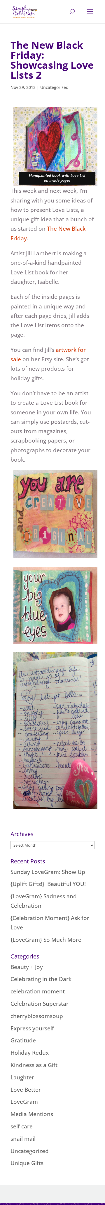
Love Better (25, 1089)
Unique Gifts (26, 1163)
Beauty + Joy (26, 967)
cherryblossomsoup (36, 1016)
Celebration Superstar (39, 1003)
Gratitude (23, 1040)
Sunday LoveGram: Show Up (47, 872)
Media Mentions (31, 1114)
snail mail (23, 1138)
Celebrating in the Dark (40, 979)
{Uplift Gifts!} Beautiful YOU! (48, 884)
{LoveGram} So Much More (45, 940)
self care (21, 1126)
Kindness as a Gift (33, 1065)
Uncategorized (54, 87)
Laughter (22, 1077)
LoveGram (24, 1102)
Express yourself (32, 1028)
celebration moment (37, 991)
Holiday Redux (29, 1053)
